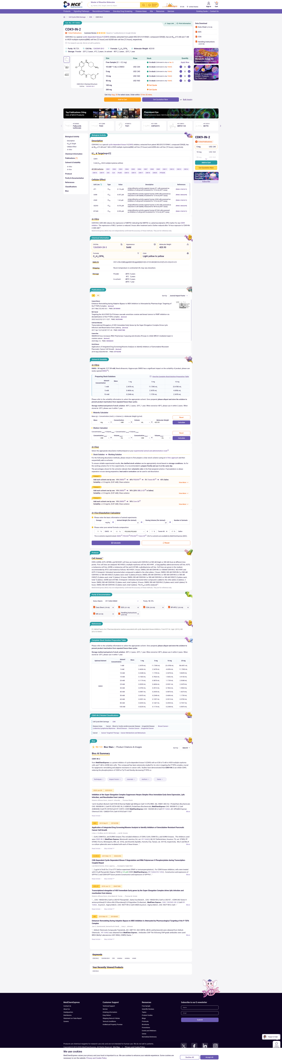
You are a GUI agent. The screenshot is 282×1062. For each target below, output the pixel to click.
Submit (200, 1031)
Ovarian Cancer (134, 728)
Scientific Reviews (148, 1021)
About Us (66, 1021)
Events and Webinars (149, 1042)
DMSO (104, 371)
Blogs (144, 1030)
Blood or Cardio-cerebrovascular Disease (126, 726)
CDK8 (152, 169)
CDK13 (179, 169)
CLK (113, 173)
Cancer (108, 726)
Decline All (190, 1057)
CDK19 (102, 173)
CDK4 (127, 169)
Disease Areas (97, 726)
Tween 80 (141, 536)
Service (105, 1021)
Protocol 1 (97, 476)
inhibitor (127, 970)
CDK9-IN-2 (99, 17)
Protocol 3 (97, 498)
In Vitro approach (172, 458)
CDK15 (134, 173)
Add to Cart (206, 163)
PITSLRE (162, 173)
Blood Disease (122, 728)
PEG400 (133, 536)
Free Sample (146, 1017)
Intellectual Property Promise (112, 1036)
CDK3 (120, 169)
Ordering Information (110, 1024)
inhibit (134, 970)
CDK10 (127, 173)
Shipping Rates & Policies (111, 1030)
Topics (144, 1024)
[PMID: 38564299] (181, 195)
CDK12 (172, 169)
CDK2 (114, 169)
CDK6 (139, 169)
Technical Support (109, 1017)
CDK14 (186, 169)
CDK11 (165, 169)
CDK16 (95, 173)
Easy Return (107, 1027)
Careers (66, 1033)
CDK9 (106, 37)
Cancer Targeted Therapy (110, 733)
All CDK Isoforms (97, 169)
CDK (90, 17)
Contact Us (67, 1017)
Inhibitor (119, 970)
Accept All (209, 1057)
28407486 (121, 330)
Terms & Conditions (109, 1033)
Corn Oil (136, 501)
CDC (108, 173)
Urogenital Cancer (147, 728)
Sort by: (164, 296)
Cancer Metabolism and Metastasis (133, 733)
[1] (100, 227)
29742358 (117, 352)
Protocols (145, 1033)
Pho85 (120, 173)
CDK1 (108, 169)
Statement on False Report (72, 1030)
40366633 (109, 341)
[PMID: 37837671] (181, 189)
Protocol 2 (97, 487)
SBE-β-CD (141, 491)
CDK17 (141, 173)
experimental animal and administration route (150, 451)
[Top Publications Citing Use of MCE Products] (101, 118)
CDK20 (155, 173)
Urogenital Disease (148, 726)
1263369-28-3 (98, 49)
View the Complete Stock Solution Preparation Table (170, 376)
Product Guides (147, 1027)
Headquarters (68, 1024)
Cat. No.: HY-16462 (72, 23)
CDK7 (145, 169)
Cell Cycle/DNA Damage (77, 17)
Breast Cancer (163, 726)
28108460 (116, 308)
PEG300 (136, 480)
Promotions (146, 1039)
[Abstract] (111, 306)
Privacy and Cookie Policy (96, 1058)
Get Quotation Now (206, 168)
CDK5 (133, 169)
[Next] (220, 126)
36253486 (119, 319)
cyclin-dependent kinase (92, 37)
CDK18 (148, 173)
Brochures (145, 1036)
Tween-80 (151, 480)
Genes (144, 1045)
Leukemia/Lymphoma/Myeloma (104, 728)
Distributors (67, 1027)
